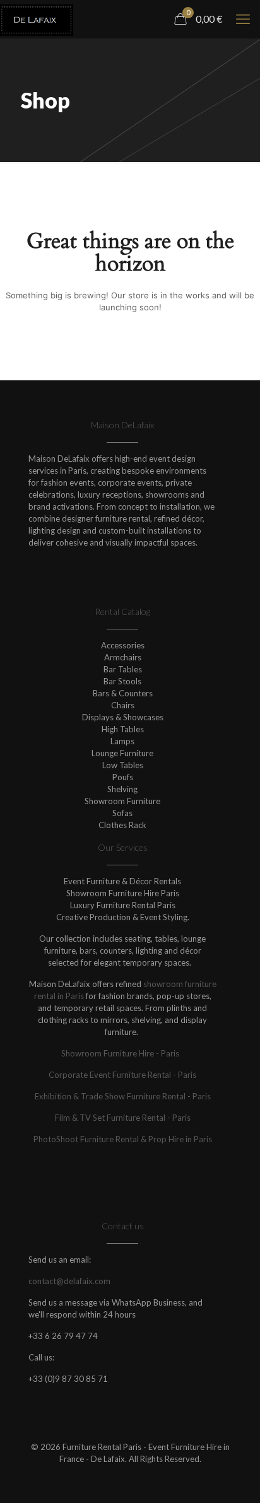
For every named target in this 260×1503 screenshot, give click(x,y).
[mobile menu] (243, 19)
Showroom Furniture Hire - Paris (122, 1053)
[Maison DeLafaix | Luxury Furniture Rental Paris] (36, 19)
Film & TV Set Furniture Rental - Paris (123, 1118)
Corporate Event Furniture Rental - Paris (122, 1075)
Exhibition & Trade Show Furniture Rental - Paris (123, 1096)
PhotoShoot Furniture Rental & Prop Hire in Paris (122, 1139)
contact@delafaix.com (69, 1281)
